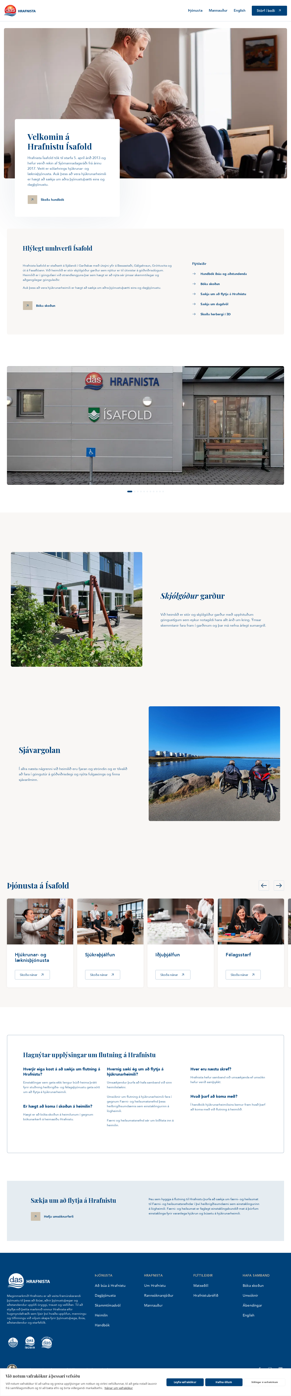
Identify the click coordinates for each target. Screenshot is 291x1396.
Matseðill (200, 1285)
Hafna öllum (224, 1382)
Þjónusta (195, 10)
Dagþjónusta (105, 1295)
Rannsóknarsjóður (158, 1295)
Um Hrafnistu (155, 1285)
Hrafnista (153, 1275)
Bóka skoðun (253, 1285)
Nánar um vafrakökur (119, 1388)
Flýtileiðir (203, 1275)
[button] (129, 491)
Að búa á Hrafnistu (110, 1285)
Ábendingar (252, 1305)
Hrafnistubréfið (205, 1295)
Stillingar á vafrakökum (264, 1382)
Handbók (102, 1325)
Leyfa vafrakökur (185, 1382)
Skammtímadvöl (108, 1305)
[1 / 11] (145, 425)
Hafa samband (256, 1275)
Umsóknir (250, 1295)
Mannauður (218, 10)
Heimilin (101, 1315)
